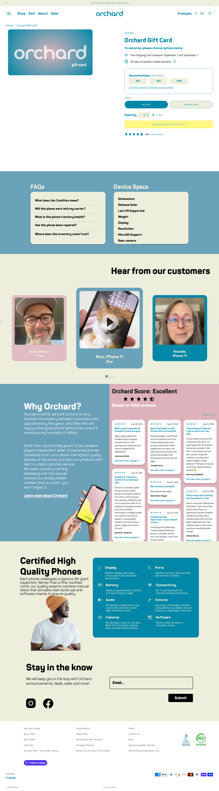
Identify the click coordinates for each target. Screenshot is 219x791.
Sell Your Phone (32, 728)
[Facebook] (48, 703)
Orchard (15, 787)
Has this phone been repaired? (56, 225)
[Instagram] (31, 703)
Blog (131, 739)
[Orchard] (109, 13)
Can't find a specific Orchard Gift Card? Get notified (151, 87)
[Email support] (202, 13)
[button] (39, 328)
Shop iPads (82, 734)
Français (185, 13)
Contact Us (134, 734)
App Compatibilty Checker (142, 745)
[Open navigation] (8, 13)
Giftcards (28, 745)
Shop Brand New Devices (89, 739)
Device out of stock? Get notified (93, 751)
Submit (181, 698)
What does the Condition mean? (57, 200)
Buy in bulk (29, 734)
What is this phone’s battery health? (60, 217)
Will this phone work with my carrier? (60, 208)
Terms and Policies (109, 787)
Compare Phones (85, 745)
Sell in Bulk (29, 739)
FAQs (131, 728)
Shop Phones (83, 728)
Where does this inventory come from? (62, 234)
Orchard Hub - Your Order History (41, 751)
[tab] (106, 376)
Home (9, 25)
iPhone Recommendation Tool (144, 751)
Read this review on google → (127, 460)
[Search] (195, 13)
